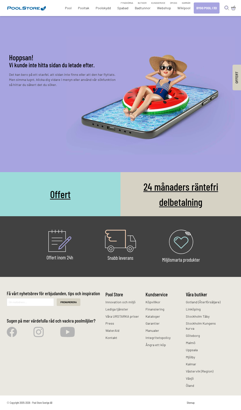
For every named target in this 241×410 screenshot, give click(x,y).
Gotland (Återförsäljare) (203, 302)
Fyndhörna (127, 3)
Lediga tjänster (116, 309)
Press (109, 323)
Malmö (190, 343)
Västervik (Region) (199, 371)
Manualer (152, 330)
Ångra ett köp (156, 345)
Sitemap (191, 402)
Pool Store (114, 294)
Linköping (193, 309)
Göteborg (193, 335)
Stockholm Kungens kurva (201, 325)
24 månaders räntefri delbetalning (180, 194)
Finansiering (155, 309)
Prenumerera (68, 302)
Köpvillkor (153, 302)
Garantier (153, 323)
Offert (60, 194)
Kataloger (153, 316)
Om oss (173, 3)
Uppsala (192, 350)
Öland (190, 385)
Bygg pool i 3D (206, 8)
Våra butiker (196, 294)
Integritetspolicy (158, 338)
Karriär (186, 3)
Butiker (142, 3)
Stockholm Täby (198, 316)
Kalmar (191, 364)
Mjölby (190, 357)
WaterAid (112, 330)
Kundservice (158, 3)
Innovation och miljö (120, 302)
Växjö (190, 378)
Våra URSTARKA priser (122, 316)
